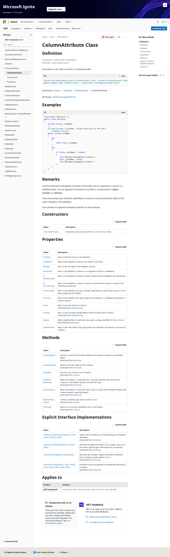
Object (57, 90)
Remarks (143, 48)
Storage (46, 312)
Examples (144, 45)
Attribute (67, 90)
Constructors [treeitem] (12, 77)
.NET (52, 37)
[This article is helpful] (160, 75)
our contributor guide (57, 522)
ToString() (47, 407)
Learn (45, 37)
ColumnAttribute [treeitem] (14, 73)
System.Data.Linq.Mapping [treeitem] (16, 50)
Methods (143, 58)
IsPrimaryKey (48, 290)
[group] (85, 82)
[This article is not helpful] (163, 75)
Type (70, 372)
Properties (144, 55)
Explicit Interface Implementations (147, 62)
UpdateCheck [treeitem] (10, 171)
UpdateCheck (48, 327)
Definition (144, 41)
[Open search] (157, 22)
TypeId (46, 320)
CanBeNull (47, 262)
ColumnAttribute (100, 232)
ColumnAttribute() (50, 232)
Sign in (164, 21)
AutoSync (47, 257)
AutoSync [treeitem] (9, 63)
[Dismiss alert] (165, 5)
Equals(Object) (49, 355)
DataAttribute (81, 90)
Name (45, 305)
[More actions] (125, 37)
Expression (47, 271)
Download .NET (159, 28)
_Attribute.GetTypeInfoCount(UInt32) (58, 454)
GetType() (47, 372)
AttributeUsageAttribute (64, 97)
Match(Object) (49, 390)
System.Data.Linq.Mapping (65, 60)
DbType (46, 266)
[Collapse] (31, 35)
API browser (62, 37)
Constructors (145, 51)
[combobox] (17, 40)
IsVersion (47, 298)
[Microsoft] (4, 21)
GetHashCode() (49, 365)
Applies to (144, 67)
